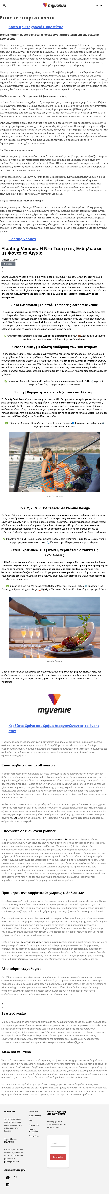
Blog (30, 1120)
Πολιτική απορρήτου (33, 1131)
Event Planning (35, 1116)
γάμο (16, 818)
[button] (54, 268)
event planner (64, 839)
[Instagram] (15, 1177)
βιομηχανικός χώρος (32, 942)
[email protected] (11, 1161)
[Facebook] (7, 1177)
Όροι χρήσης (34, 1136)
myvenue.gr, (18, 671)
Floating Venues (22, 238)
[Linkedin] (7, 1184)
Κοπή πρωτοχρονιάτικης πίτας (36, 26)
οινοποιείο (44, 918)
